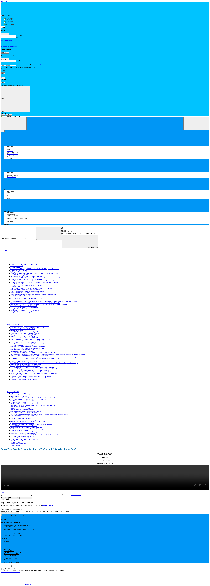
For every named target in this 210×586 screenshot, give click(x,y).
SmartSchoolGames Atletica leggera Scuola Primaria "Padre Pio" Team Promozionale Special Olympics (37, 277)
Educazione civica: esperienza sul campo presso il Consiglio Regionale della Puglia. (32, 424)
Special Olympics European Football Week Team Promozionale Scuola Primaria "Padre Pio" (35, 273)
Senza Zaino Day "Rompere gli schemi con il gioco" (24, 332)
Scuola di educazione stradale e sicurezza (21, 418)
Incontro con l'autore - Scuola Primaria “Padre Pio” (23, 342)
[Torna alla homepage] (105, 116)
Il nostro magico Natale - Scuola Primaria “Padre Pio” (24, 439)
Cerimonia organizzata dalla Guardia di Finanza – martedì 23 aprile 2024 (29, 421)
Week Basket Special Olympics (18, 440)
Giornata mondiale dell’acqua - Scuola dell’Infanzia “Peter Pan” (27, 340)
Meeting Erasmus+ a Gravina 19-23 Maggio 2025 (23, 335)
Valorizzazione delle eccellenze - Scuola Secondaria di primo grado (27, 429)
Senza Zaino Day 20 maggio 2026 (19, 275)
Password (18, 37)
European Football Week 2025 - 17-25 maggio (22, 336)
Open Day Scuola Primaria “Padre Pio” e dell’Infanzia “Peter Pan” (27, 285)
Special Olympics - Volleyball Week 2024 (21, 430)
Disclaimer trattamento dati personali (10, 572)
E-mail (18, 61)
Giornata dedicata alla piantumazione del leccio (22, 436)
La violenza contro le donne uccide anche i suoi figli (23, 432)
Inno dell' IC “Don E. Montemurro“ (19, 437)
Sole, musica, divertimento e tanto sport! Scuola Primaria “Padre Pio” (28, 399)
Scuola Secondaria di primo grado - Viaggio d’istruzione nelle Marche (28, 343)
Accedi (3, 27)
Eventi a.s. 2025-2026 (68, 231)
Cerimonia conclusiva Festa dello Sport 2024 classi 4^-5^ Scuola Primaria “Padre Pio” (32, 405)
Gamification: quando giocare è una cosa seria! (22, 433)
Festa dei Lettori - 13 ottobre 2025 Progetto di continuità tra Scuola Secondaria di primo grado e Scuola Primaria (39, 304)
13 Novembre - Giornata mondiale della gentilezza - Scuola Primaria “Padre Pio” (31, 372)
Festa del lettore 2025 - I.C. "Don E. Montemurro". (23, 306)
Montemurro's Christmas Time (18, 443)
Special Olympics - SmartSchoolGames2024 (22, 423)
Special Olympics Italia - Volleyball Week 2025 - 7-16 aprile (26, 337)
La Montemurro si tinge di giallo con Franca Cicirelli (24, 402)
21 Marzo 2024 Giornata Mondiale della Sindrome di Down (26, 427)
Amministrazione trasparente (11, 560)
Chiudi (2, 73)
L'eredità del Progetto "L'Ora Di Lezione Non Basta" (24, 415)
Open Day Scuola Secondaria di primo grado (22, 349)
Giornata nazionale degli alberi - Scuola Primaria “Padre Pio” (26, 298)
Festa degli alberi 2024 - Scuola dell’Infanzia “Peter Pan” (25, 366)
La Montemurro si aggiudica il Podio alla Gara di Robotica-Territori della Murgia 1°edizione (34, 282)
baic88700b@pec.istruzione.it (21, 529)
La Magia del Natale (15, 442)
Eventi (64, 230)
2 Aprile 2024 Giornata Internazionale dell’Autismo (23, 426)
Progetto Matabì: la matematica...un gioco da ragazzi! (24, 264)
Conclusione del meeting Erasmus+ (19, 330)
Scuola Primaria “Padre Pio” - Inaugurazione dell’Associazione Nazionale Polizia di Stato (33, 352)
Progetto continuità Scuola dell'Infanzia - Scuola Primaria (25, 292)
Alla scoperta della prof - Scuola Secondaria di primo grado (25, 333)
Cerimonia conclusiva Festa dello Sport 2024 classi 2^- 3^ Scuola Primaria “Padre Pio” (33, 398)
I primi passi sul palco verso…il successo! (21, 272)
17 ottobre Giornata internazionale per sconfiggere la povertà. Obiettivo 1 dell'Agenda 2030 (34, 373)
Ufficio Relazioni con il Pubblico (12, 552)
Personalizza (4, 498)
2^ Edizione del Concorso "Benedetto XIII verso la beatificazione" (27, 403)
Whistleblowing (8, 557)
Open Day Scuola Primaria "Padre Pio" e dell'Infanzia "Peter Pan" (27, 348)
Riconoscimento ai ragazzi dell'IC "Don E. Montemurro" (25, 310)
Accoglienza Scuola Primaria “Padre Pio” (21, 309)
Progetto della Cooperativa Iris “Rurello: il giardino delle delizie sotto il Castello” (31, 288)
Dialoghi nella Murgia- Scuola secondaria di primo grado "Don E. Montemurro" (31, 376)
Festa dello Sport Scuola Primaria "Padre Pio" (22, 409)
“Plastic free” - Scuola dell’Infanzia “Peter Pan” (22, 395)
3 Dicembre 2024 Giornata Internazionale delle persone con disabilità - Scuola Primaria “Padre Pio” (36, 358)
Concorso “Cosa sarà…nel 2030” (19, 396)
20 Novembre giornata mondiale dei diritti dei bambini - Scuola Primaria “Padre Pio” (32, 367)
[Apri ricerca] (196, 123)
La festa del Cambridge (16, 300)
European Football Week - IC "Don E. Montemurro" (24, 408)
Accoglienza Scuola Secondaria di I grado (21, 312)
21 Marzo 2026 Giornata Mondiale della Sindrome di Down (26, 276)
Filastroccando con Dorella (17, 267)
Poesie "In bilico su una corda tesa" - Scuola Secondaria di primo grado (28, 361)
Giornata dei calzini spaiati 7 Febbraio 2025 (21, 345)
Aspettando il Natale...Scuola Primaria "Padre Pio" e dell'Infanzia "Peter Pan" (30, 355)
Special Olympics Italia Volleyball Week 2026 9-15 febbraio (26, 279)
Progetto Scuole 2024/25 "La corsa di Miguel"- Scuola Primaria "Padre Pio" (30, 370)
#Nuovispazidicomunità (16, 266)
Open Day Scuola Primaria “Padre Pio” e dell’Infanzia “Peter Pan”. (27, 291)
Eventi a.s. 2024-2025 (13, 324)
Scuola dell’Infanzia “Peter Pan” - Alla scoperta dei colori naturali (27, 374)
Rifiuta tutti (14, 498)
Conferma (8, 114)
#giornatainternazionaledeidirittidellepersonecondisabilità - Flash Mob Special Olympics (33, 294)
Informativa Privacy (9, 551)
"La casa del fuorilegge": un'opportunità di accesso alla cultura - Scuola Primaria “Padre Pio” (34, 369)
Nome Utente (19, 35)
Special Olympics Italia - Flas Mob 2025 (20, 295)
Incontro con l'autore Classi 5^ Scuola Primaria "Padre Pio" (25, 411)
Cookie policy (7, 548)
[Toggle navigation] (14, 123)
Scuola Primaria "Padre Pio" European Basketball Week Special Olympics (29, 360)
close (2, 131)
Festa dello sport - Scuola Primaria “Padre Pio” (22, 329)
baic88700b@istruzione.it (21, 528)
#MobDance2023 (15, 445)
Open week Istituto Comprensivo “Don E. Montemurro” (25, 289)
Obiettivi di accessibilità (10, 555)
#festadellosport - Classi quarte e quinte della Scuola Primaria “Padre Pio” (29, 326)
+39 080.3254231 (11, 526)
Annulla (3, 114)
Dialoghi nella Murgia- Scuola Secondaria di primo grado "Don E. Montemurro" (31, 377)
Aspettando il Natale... (16, 286)
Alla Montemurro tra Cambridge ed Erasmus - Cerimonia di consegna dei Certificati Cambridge (35, 303)
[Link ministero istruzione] (8, 3)
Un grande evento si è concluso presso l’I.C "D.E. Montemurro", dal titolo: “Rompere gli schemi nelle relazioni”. (39, 414)
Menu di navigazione (93, 247)
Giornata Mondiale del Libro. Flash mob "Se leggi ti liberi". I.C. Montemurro (30, 420)
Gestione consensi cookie (10, 558)
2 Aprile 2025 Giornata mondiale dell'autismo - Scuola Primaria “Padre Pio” (30, 339)
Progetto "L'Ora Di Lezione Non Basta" (20, 393)
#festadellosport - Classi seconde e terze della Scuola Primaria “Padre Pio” (29, 327)
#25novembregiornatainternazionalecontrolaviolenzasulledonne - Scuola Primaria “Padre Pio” (34, 297)
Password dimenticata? (6, 40)
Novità (64, 228)
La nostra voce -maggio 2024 (18, 406)
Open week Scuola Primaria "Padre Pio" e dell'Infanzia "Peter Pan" (27, 346)
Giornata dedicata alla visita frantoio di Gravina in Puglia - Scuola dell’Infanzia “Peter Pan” (34, 434)
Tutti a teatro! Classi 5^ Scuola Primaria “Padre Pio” (23, 412)
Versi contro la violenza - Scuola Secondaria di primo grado (25, 364)
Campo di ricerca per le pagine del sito (11, 238)
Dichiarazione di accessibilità (11, 554)
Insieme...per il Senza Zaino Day (18, 270)
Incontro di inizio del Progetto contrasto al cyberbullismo (25, 307)
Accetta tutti (26, 498)
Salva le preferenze (13, 512)
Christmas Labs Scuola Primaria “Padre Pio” (22, 351)
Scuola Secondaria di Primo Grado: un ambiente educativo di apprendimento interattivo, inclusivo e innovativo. (39, 280)
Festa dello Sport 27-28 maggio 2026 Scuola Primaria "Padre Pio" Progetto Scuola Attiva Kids (34, 269)
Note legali (7, 549)
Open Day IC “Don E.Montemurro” (19, 283)
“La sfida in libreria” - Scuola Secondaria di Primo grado (25, 400)
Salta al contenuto (5, 1)
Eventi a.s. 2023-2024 (13, 392)
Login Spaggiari (42, 64)
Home (63, 227)
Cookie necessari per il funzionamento (11, 509)
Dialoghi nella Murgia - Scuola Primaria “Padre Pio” (24, 379)
